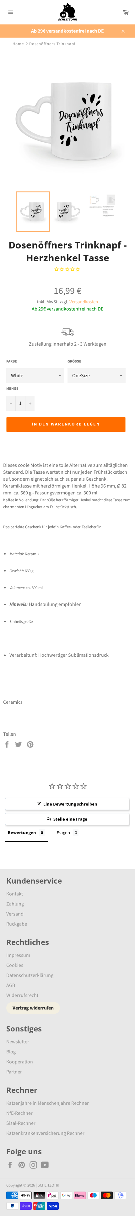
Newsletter (17, 1041)
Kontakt (14, 893)
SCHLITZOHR (48, 1185)
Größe (74, 361)
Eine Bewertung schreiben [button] (70, 804)
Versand (15, 914)
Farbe (11, 361)
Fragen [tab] (63, 832)
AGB (10, 985)
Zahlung (15, 903)
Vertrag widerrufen (33, 1008)
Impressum (18, 955)
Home (18, 44)
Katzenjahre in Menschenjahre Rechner (47, 1103)
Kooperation (19, 1061)
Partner (14, 1071)
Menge (12, 388)
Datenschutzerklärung (29, 975)
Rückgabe (16, 924)
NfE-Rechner (19, 1113)
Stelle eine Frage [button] (70, 819)
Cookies (14, 965)
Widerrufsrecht (22, 995)
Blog (11, 1051)
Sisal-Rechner (20, 1123)
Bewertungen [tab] (22, 832)
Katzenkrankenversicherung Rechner (45, 1133)
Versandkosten (83, 302)
